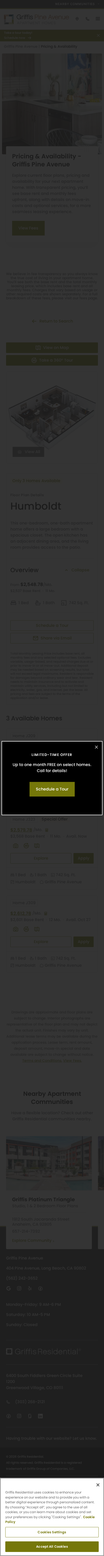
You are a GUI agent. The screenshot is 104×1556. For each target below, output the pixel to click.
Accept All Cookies (52, 1546)
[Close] (96, 747)
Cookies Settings (52, 1532)
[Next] (95, 778)
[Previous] (9, 778)
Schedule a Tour (52, 789)
